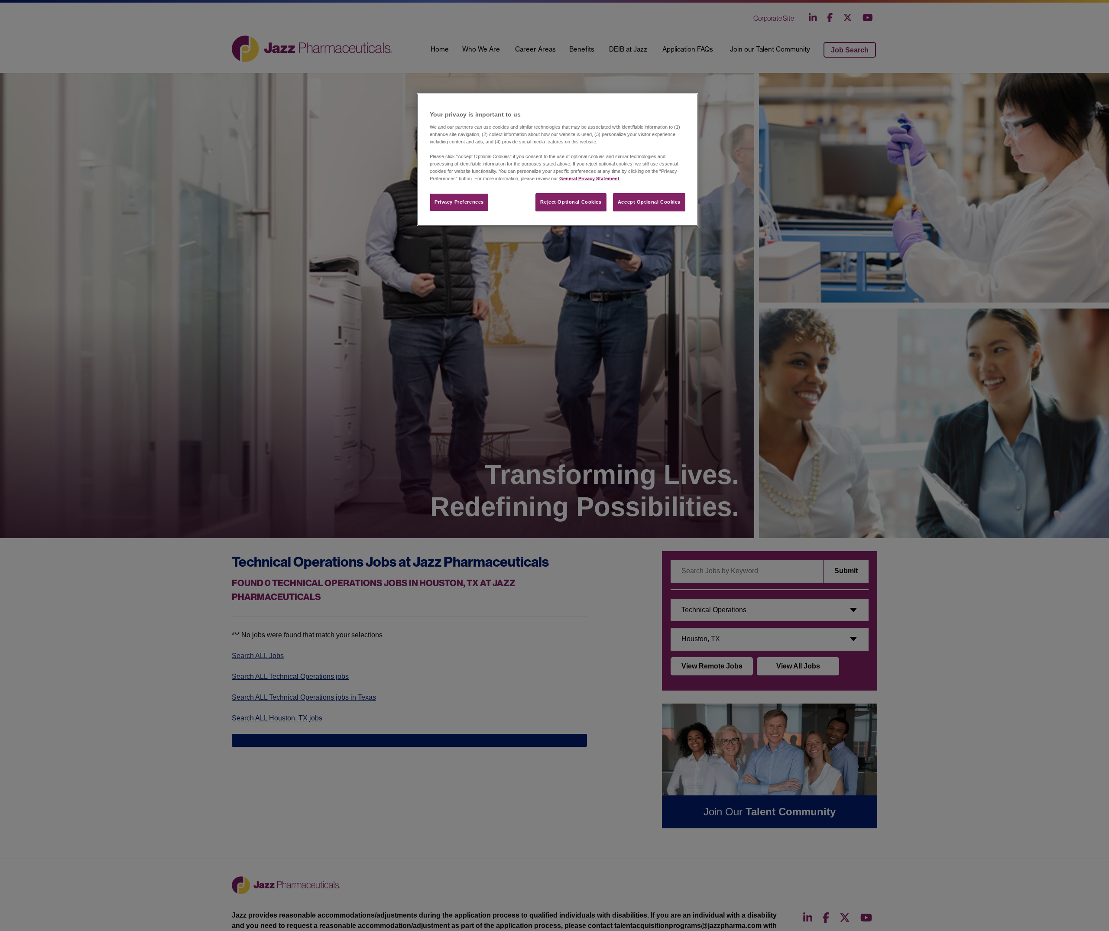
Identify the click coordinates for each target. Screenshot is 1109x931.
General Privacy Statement (589, 178)
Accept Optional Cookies (649, 201)
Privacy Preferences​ (459, 201)
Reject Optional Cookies (570, 201)
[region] (557, 159)
